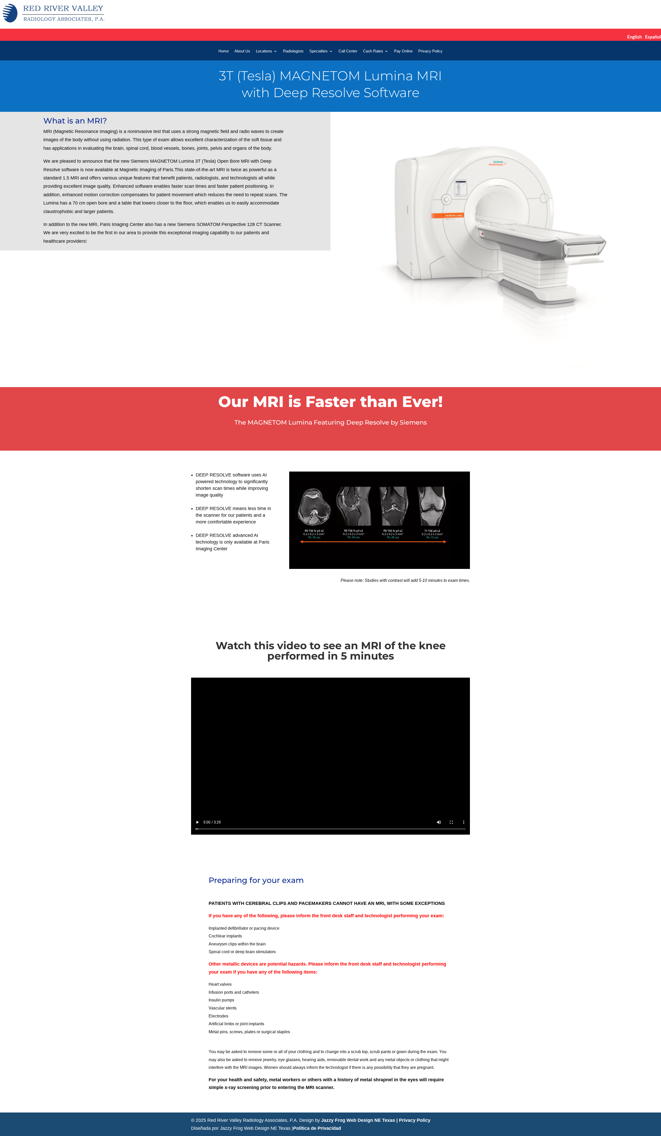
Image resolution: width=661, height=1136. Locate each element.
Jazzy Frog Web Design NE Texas (358, 1120)
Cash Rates (373, 51)
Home (223, 51)
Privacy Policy (430, 51)
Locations (264, 51)
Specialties (318, 51)
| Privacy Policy (413, 1120)
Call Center (348, 51)
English (634, 37)
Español (653, 37)
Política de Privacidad (317, 1128)
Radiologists (293, 51)
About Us (242, 51)
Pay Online (403, 51)
